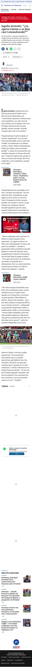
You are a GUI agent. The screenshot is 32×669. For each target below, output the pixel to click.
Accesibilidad (18, 660)
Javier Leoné (16, 282)
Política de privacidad (14, 657)
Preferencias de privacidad (17, 663)
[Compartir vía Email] (19, 49)
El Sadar (12, 386)
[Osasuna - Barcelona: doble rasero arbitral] (6, 278)
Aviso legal (3, 657)
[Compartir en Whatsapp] (11, 49)
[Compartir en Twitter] (7, 49)
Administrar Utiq (5, 663)
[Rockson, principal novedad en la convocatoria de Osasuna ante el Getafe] (27, 579)
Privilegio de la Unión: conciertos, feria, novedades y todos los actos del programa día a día (15, 18)
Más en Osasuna (10, 572)
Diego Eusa (9, 65)
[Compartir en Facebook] (3, 49)
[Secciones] (2, 5)
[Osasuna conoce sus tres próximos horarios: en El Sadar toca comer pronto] (27, 609)
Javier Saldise (17, 185)
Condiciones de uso (26, 657)
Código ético (10, 660)
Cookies (3, 660)
